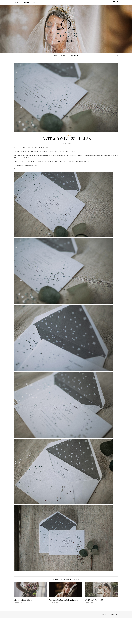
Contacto (75, 56)
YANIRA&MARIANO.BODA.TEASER (63, 600)
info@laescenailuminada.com (24, 2)
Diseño (69, 135)
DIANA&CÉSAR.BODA (23, 600)
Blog (63, 56)
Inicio (55, 56)
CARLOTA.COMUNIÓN (94, 600)
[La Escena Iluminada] (66, 27)
